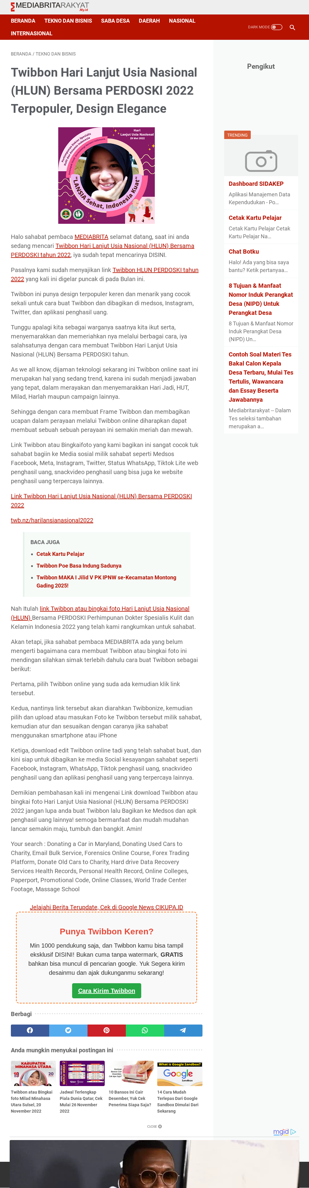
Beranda (23, 21)
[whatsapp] (145, 1031)
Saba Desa (115, 21)
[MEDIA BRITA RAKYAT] (54, 7)
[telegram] (183, 1031)
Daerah (149, 21)
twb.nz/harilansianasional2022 (52, 520)
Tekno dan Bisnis (68, 21)
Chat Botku (244, 251)
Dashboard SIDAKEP (256, 183)
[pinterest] (107, 1031)
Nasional (182, 21)
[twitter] (68, 1031)
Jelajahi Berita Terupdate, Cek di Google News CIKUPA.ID (106, 907)
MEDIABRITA (91, 236)
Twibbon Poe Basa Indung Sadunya (79, 565)
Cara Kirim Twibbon (106, 990)
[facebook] (30, 1031)
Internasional (32, 33)
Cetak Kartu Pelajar (60, 554)
